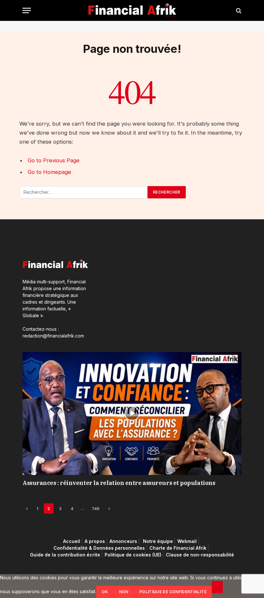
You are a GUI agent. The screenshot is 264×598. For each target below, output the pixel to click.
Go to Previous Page (54, 160)
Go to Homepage (49, 172)
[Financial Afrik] (132, 10)
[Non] (217, 587)
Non (123, 591)
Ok (105, 591)
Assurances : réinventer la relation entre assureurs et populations (119, 483)
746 (95, 508)
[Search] (238, 10)
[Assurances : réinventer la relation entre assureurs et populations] (132, 413)
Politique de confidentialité (172, 591)
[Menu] (27, 10)
